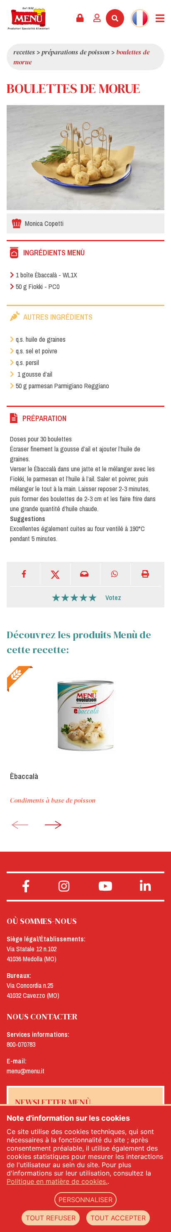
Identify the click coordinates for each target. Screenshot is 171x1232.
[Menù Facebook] (26, 886)
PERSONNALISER (85, 1199)
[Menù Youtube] (105, 886)
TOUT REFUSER (51, 1218)
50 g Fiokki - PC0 (37, 286)
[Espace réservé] (80, 18)
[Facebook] (25, 574)
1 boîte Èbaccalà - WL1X (46, 274)
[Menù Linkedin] (145, 886)
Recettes (24, 51)
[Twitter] (55, 574)
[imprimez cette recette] (146, 574)
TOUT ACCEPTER (118, 1218)
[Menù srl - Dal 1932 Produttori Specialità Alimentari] (28, 18)
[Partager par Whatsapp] (115, 574)
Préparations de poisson (76, 51)
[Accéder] (97, 18)
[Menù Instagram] (63, 886)
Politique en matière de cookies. (57, 1181)
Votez (113, 597)
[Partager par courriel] (86, 574)
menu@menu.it (25, 1070)
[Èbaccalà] (85, 715)
